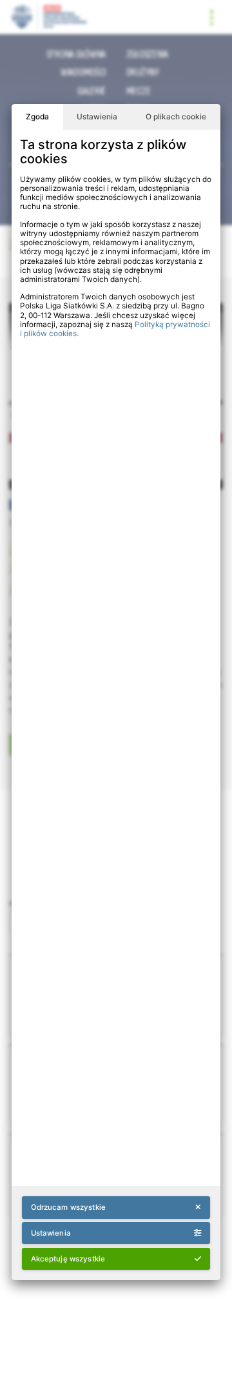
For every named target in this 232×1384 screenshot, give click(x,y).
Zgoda (37, 116)
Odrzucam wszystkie (68, 1207)
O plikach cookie (176, 116)
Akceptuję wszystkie (68, 1258)
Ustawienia (97, 116)
